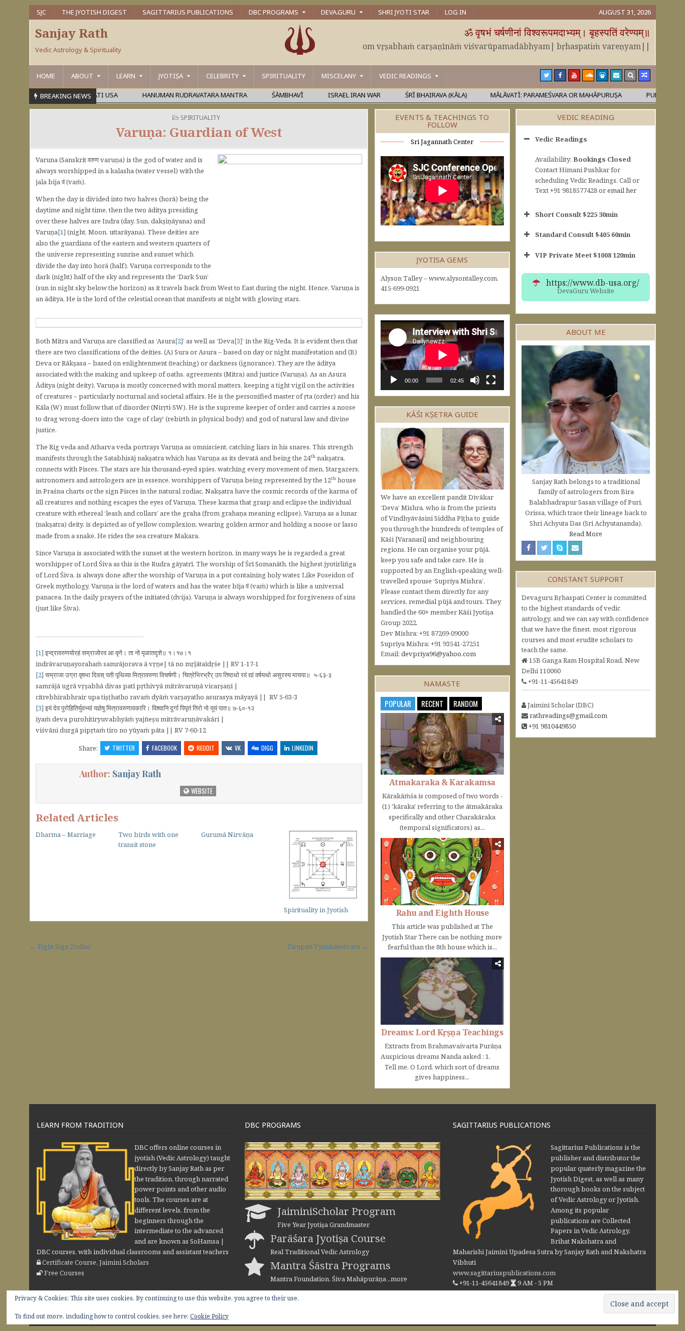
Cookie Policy (209, 1316)
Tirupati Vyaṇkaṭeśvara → (327, 946)
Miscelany (338, 75)
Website (201, 791)
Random (465, 703)
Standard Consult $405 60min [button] (582, 234)
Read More (585, 533)
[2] (179, 340)
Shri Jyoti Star (403, 12)
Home (46, 75)
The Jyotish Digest (94, 12)
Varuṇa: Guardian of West (199, 132)
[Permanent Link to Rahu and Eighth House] (442, 871)
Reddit (206, 748)
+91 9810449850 (552, 726)
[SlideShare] (602, 75)
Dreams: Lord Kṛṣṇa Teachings (442, 1032)
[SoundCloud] (588, 75)
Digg (267, 748)
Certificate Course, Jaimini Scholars (95, 1262)
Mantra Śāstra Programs (330, 1265)
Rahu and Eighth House (442, 912)
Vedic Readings (405, 75)
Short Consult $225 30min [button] (576, 214)
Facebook (164, 748)
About (82, 75)
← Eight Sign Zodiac (60, 946)
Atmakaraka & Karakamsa (442, 782)
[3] (238, 340)
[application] (442, 355)
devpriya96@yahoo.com (438, 653)
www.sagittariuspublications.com (504, 1272)
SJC (41, 12)
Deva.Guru (338, 12)
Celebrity (222, 75)
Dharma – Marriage (66, 834)
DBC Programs (273, 12)
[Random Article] (644, 75)
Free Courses (64, 1272)
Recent (432, 703)
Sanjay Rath (71, 33)
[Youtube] (574, 75)
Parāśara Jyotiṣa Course (328, 1238)
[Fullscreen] (491, 380)
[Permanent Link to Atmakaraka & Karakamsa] (442, 744)
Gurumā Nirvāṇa (227, 834)
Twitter (123, 748)
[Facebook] (560, 75)
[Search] (630, 75)
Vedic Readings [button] (561, 139)
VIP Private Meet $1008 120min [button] (585, 255)
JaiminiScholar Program (336, 1211)
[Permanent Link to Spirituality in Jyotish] (323, 864)
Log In (455, 12)
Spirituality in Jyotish (316, 909)
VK (238, 748)
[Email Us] (616, 75)
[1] (62, 231)
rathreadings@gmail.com (568, 715)
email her (621, 190)
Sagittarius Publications (187, 12)
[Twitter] (546, 75)
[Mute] (475, 380)
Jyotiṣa (170, 75)
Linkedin (302, 748)
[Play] (394, 380)
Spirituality (283, 75)
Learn (125, 75)
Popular (398, 703)
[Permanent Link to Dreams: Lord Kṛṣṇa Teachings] (442, 990)
